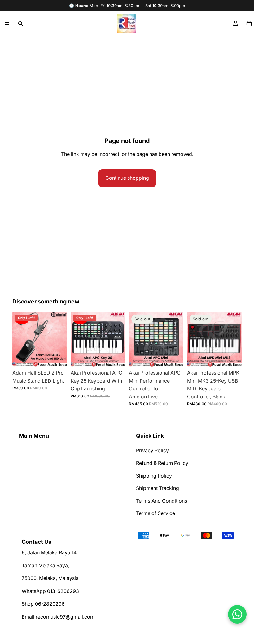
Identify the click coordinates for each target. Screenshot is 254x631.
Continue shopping (127, 178)
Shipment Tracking (157, 488)
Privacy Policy (152, 451)
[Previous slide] (19, 339)
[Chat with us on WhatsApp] (237, 614)
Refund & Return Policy (162, 463)
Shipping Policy (154, 476)
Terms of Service (155, 513)
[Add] (57, 357)
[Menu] (7, 23)
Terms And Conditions (161, 501)
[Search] (20, 23)
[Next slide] (60, 339)
